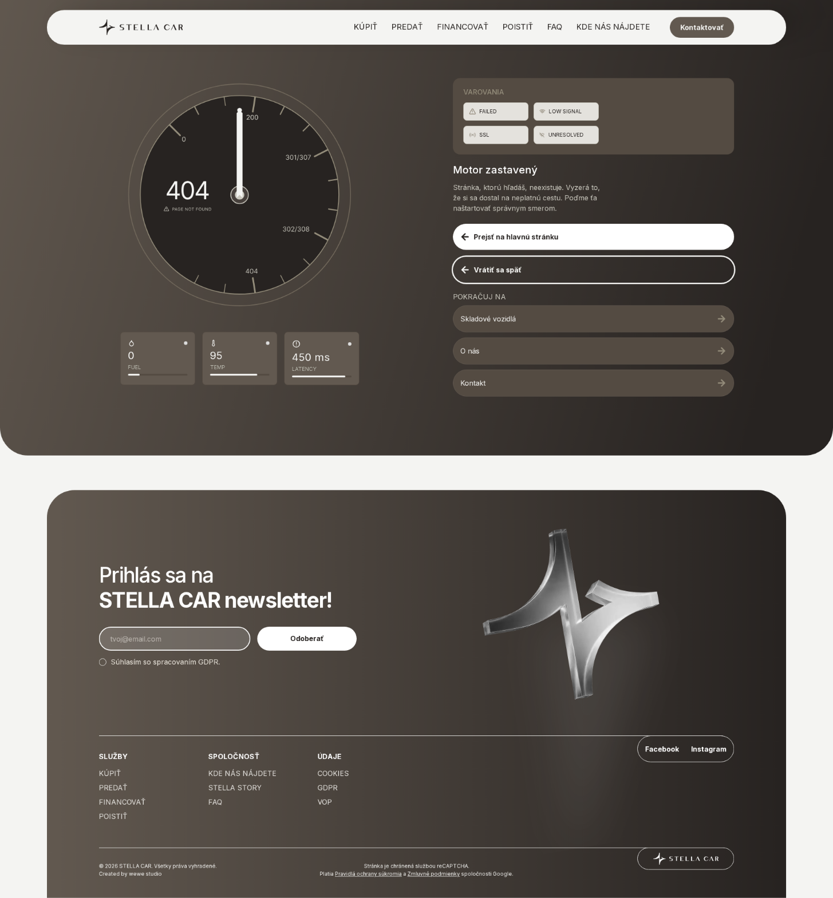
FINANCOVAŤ (462, 27)
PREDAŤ (407, 27)
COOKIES (333, 773)
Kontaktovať (702, 27)
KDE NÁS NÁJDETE (613, 27)
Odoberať (306, 638)
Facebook (662, 749)
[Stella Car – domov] (141, 27)
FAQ (555, 27)
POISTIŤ (518, 27)
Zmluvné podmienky (434, 874)
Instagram (708, 749)
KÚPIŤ (366, 27)
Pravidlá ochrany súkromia (368, 874)
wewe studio (145, 874)
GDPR (208, 662)
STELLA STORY (235, 788)
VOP (325, 802)
